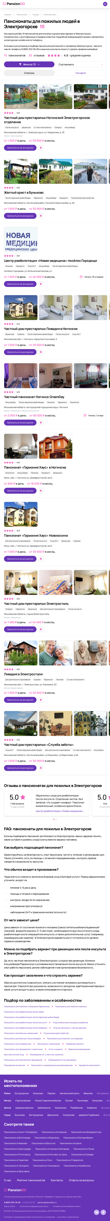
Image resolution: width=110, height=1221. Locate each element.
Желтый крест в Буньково (24, 192)
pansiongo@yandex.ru (47, 1202)
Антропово (69, 1114)
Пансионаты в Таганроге (16, 1165)
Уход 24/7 (32, 266)
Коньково (38, 1093)
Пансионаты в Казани (70, 1143)
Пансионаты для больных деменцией (21, 1033)
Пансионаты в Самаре (82, 1154)
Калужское (60, 1107)
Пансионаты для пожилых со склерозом (65, 1038)
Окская (69, 1100)
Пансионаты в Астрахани (54, 1132)
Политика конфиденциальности (34, 1206)
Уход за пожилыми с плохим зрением (69, 1028)
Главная (7, 14)
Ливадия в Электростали (23, 674)
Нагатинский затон (69, 1093)
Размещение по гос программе (62, 1060)
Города (35, 14)
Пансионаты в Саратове (16, 1160)
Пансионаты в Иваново (15, 1143)
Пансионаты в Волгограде (17, 1137)
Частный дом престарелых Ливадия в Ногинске (41, 328)
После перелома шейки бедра (17, 198)
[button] (53, 819)
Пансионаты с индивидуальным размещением (52, 1065)
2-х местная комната (42, 127)
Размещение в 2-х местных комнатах (46, 1054)
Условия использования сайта (66, 1206)
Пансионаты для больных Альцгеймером (22, 1038)
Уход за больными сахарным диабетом (70, 1022)
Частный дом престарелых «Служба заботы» (39, 744)
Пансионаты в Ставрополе (69, 1160)
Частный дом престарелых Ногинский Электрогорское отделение (47, 119)
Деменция (26, 127)
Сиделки (20, 334)
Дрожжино (53, 1114)
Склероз (58, 127)
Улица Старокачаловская (48, 1100)
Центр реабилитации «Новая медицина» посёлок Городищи (50, 260)
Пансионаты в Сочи (42, 1160)
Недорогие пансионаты (89, 1065)
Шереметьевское (24, 1107)
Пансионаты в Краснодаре (17, 1148)
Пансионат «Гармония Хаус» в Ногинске (35, 467)
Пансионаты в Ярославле (17, 1171)
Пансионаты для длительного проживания (23, 1060)
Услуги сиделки (55, 1049)
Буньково (20, 1114)
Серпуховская (22, 1100)
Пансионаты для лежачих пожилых (71, 1006)
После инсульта (12, 127)
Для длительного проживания (17, 541)
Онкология (74, 402)
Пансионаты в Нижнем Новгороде (52, 1148)
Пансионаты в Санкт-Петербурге (20, 1132)
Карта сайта (9, 1206)
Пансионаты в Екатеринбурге (78, 1137)
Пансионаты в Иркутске (43, 1143)
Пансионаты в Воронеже (47, 1137)
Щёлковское (44, 1107)
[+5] (55, 98)
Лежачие (9, 266)
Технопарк (82, 1100)
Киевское (92, 1107)
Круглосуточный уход (14, 1054)
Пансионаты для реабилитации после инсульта (25, 1022)
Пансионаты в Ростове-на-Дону (51, 1154)
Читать (93, 276)
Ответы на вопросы (81, 1180)
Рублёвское (77, 1107)
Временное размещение (79, 1049)
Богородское (22, 1093)
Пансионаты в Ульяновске (46, 1165)
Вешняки (88, 1093)
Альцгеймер (70, 127)
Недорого (63, 198)
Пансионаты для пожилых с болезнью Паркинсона (26, 1006)
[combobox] (81, 64)
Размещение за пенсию (14, 1065)
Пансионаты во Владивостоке (86, 1132)
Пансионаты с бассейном (48, 1044)
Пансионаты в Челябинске (77, 1165)
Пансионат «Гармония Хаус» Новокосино (36, 535)
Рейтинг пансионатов (31, 1180)
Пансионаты (21, 14)
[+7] (55, 173)
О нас (7, 1180)
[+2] (55, 377)
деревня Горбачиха (89, 1114)
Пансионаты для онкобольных (17, 1044)
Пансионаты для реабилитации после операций (25, 1028)
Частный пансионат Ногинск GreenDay (34, 397)
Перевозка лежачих (75, 1044)
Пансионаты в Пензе (83, 1148)
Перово (51, 1093)
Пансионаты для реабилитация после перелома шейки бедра (31, 1017)
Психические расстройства (82, 198)
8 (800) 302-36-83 (12, 1202)
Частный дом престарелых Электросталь (36, 603)
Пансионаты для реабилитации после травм (24, 1012)
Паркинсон (38, 198)
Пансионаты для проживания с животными (23, 1049)
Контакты (57, 1180)
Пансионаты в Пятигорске (17, 1154)
